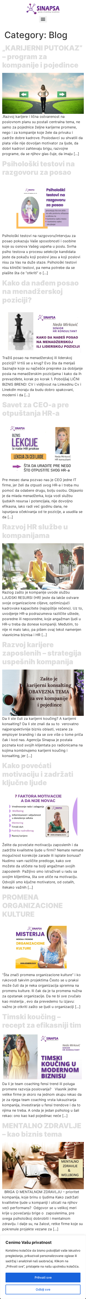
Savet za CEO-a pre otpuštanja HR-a (35, 408)
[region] (43, 1267)
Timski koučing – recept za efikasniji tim (41, 1020)
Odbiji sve (43, 1289)
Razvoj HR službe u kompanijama (35, 531)
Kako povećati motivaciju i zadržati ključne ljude (37, 774)
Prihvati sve (43, 1277)
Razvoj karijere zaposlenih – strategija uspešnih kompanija (41, 653)
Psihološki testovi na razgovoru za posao (38, 168)
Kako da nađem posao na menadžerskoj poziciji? (40, 291)
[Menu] (43, 19)
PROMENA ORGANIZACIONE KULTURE (32, 905)
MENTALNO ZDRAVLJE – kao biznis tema (41, 1129)
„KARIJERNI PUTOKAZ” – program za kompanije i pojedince (42, 56)
